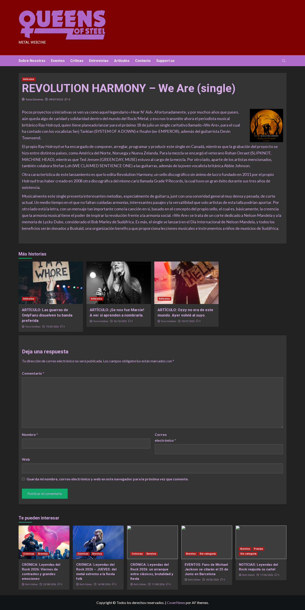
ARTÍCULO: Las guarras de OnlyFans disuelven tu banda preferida (47, 315)
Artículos (122, 61)
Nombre (30, 434)
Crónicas (28, 553)
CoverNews (176, 602)
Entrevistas (99, 61)
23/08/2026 (49, 584)
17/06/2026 (266, 575)
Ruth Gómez (31, 584)
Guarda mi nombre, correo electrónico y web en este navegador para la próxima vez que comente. (108, 479)
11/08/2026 (158, 584)
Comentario (33, 373)
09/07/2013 (56, 99)
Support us (165, 61)
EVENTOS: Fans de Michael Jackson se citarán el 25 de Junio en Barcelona (206, 569)
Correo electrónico (165, 437)
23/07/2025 (188, 321)
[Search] (283, 61)
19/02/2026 (52, 326)
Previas (258, 548)
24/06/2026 (212, 579)
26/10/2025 (120, 321)
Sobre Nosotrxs (32, 61)
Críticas (77, 61)
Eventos (58, 61)
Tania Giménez (35, 99)
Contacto (143, 61)
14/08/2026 (103, 584)
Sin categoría (208, 553)
